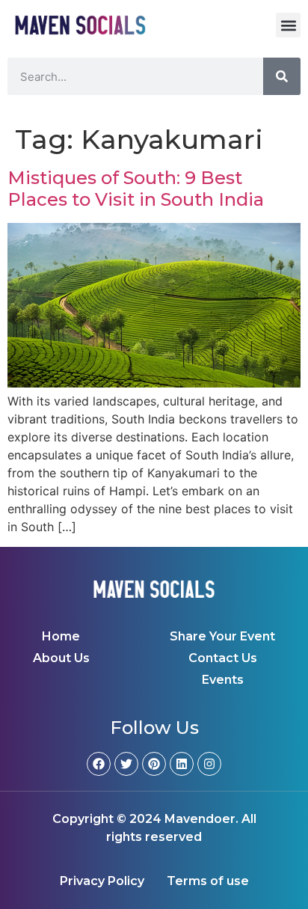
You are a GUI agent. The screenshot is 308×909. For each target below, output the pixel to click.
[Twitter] (126, 764)
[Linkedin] (182, 764)
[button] (288, 25)
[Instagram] (209, 764)
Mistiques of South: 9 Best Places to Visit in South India (135, 188)
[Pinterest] (154, 764)
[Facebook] (99, 764)
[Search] (282, 76)
